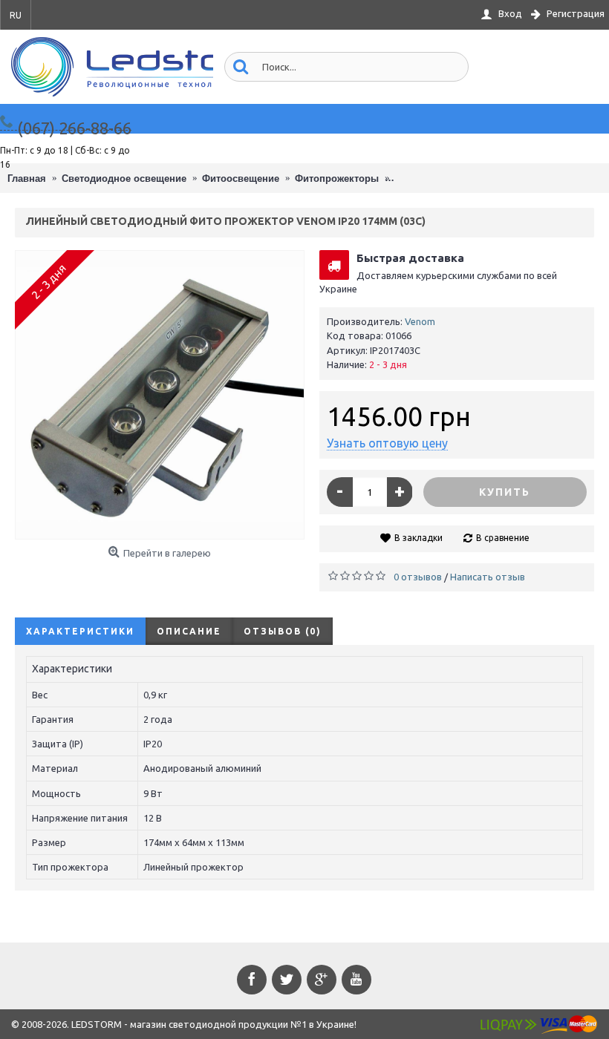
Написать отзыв (487, 576)
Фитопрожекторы (337, 178)
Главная (26, 178)
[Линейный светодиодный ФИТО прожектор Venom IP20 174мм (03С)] (159, 395)
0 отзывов (418, 576)
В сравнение (503, 538)
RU (16, 15)
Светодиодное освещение (124, 178)
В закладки (418, 538)
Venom (420, 321)
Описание (189, 631)
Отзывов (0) (283, 631)
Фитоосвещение (240, 178)
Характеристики (80, 631)
